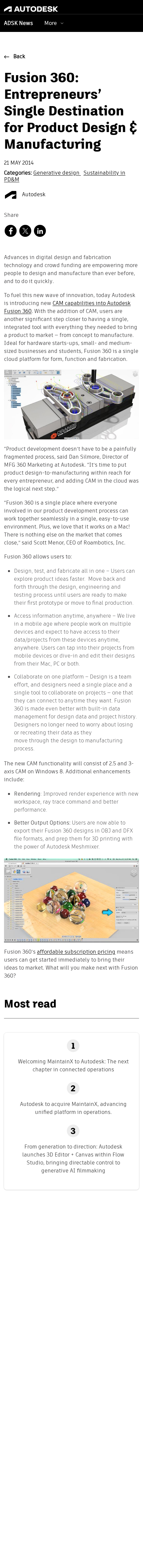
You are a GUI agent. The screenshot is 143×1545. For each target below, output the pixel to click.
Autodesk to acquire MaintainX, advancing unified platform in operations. (73, 1108)
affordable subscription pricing (76, 952)
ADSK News (18, 23)
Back (19, 57)
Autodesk (33, 195)
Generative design (57, 173)
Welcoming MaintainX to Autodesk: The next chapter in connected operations (73, 1065)
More (50, 23)
